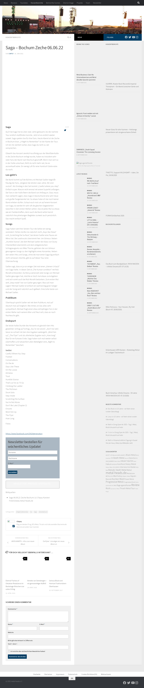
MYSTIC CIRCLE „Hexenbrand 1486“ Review (94, 195)
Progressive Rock (129, 482)
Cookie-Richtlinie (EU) (89, 674)
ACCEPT (108, 455)
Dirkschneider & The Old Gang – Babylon (92, 237)
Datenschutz (72, 674)
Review (135, 485)
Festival (108, 464)
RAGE (115, 485)
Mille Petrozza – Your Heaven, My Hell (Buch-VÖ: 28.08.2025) (120, 308)
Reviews (14, 3)
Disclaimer (48, 674)
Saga (35, 512)
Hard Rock (121, 464)
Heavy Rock (109, 467)
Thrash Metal (125, 488)
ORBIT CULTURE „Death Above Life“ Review (94, 307)
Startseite (36, 674)
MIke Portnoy (117, 476)
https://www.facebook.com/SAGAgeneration (24, 433)
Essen (134, 461)
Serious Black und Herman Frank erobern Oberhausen (57, 583)
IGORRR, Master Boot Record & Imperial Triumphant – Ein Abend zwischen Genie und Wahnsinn (122, 86)
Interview (123, 467)
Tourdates (24, 3)
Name (10, 624)
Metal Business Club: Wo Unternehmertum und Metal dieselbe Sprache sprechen (86, 77)
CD (112, 458)
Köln (137, 467)
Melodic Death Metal (117, 470)
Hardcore (114, 464)
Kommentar (12, 609)
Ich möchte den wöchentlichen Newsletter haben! (27, 651)
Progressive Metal (114, 481)
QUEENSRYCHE (109, 485)
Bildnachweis (106, 674)
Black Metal (131, 455)
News (6, 3)
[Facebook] (126, 37)
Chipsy (11, 54)
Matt (109, 424)
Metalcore (131, 473)
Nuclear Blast (118, 478)
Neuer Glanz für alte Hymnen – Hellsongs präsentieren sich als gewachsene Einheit (121, 130)
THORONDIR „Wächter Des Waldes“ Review (92, 278)
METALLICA (109, 476)
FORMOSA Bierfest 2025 (115, 215)
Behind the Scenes (53, 3)
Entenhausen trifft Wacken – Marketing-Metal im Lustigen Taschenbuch (123, 351)
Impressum (60, 674)
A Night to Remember (22, 512)
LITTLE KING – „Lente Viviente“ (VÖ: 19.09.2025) (93, 222)
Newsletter (97, 3)
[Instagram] (137, 37)
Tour (133, 488)
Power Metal (129, 479)
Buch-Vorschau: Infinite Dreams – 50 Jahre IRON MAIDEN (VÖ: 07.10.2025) (121, 394)
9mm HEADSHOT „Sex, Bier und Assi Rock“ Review (93, 293)
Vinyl (107, 491)
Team (88, 3)
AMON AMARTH (121, 455)
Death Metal (118, 457)
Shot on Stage (68, 3)
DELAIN (126, 458)
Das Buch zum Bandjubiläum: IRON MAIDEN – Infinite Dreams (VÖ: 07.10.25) (122, 265)
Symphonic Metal (115, 488)
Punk (137, 482)
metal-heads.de (116, 473)
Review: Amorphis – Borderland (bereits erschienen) (94, 251)
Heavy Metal (130, 464)
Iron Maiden (131, 467)
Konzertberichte (37, 3)
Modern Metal (126, 476)
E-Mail (11, 463)
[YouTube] (133, 37)
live (31, 512)
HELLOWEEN (116, 467)
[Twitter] (129, 37)
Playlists (80, 3)
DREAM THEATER (127, 461)
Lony (109, 417)
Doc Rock (111, 409)
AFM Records (113, 455)
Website (11, 632)
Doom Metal (117, 461)
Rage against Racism (124, 485)
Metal (129, 470)
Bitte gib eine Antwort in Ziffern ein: (20, 640)
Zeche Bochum (43, 512)
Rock (108, 488)
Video (136, 488)
